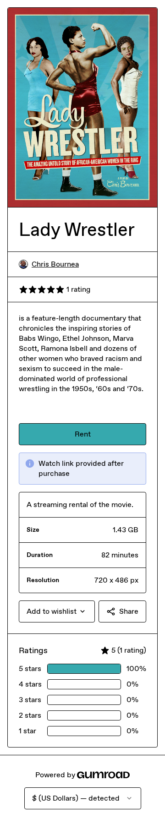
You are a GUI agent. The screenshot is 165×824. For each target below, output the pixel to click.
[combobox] (57, 611)
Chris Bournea (55, 264)
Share (128, 611)
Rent (83, 434)
